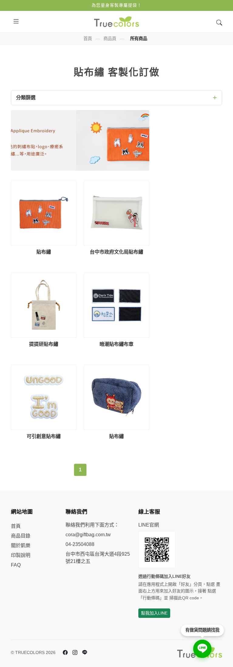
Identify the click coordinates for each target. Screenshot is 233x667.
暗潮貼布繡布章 (116, 344)
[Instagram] (75, 652)
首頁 (87, 38)
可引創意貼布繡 (44, 436)
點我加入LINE (154, 613)
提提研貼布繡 (43, 344)
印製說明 (20, 555)
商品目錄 (20, 535)
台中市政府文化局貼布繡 (116, 251)
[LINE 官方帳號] (84, 652)
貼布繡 (43, 251)
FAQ (16, 565)
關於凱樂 (20, 545)
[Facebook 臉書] (65, 652)
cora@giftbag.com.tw (88, 534)
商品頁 (109, 38)
